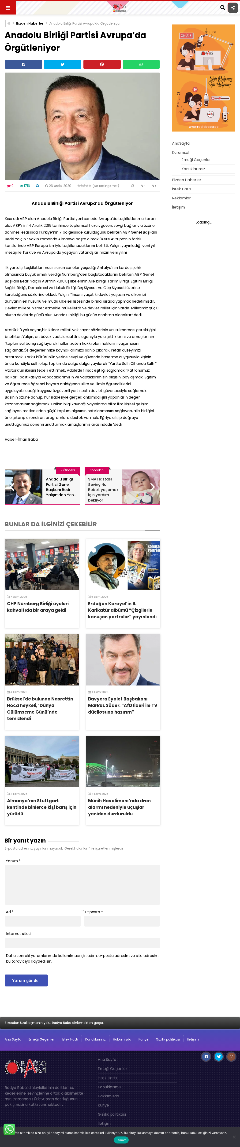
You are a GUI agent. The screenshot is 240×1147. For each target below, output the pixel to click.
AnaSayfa (181, 143)
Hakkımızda (122, 1039)
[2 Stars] (81, 185)
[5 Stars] (90, 185)
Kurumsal (180, 152)
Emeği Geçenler (196, 159)
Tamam (121, 1140)
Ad (10, 912)
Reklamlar (181, 198)
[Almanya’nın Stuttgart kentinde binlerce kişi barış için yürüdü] (42, 761)
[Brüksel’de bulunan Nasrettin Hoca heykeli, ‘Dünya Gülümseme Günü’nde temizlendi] (42, 659)
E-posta (94, 912)
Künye (144, 1039)
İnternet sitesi (18, 933)
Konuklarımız (193, 169)
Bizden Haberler (29, 23)
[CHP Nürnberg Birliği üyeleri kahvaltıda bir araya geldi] (42, 564)
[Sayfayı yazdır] (37, 185)
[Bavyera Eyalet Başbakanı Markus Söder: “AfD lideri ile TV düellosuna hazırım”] (123, 659)
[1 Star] (78, 185)
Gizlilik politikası (168, 1039)
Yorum (13, 861)
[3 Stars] (84, 185)
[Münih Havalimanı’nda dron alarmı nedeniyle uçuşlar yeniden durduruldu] (123, 761)
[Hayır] (234, 1137)
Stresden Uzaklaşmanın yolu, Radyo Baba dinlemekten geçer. (54, 1022)
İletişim (178, 207)
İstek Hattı (181, 189)
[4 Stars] (87, 185)
